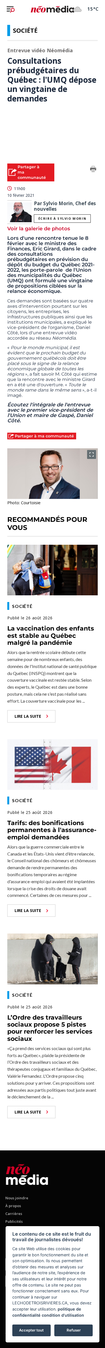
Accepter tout (31, 1330)
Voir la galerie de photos (38, 229)
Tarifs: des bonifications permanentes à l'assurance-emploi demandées (51, 830)
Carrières (13, 1213)
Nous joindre (16, 1197)
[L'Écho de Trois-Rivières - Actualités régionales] (52, 9)
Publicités (14, 1221)
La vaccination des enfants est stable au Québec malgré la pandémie (50, 635)
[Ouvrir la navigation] (10, 9)
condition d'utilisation (63, 1315)
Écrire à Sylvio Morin (62, 218)
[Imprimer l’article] (93, 170)
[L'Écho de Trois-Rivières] (27, 1173)
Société (25, 30)
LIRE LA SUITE (28, 716)
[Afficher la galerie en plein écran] (91, 454)
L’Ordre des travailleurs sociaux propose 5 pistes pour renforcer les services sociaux (49, 1028)
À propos (13, 1205)
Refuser (74, 1330)
